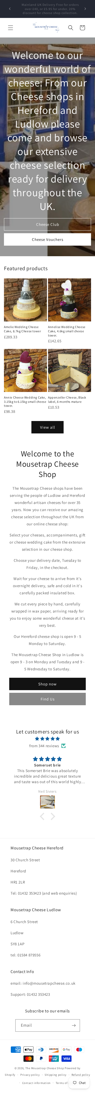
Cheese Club (47, 224)
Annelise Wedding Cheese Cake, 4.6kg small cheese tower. (67, 331)
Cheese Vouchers (47, 239)
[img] (47, 738)
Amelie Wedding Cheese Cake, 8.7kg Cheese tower (22, 329)
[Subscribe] (74, 1025)
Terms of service (67, 1083)
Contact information (36, 1083)
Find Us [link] (48, 699)
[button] (10, 28)
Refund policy (81, 1075)
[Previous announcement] (10, 9)
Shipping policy (55, 1075)
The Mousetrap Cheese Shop (44, 1068)
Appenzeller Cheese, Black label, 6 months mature (67, 399)
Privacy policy (30, 1075)
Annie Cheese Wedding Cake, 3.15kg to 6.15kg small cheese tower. (25, 401)
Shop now (47, 683)
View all (47, 427)
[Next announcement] (85, 9)
